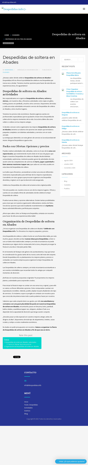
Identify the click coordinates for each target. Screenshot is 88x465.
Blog (65, 181)
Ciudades (6, 72)
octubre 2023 (68, 164)
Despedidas (9, 70)
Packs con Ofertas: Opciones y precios (19, 344)
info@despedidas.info (9, 2)
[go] (81, 59)
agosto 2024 (68, 160)
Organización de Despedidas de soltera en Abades (22, 346)
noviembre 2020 (69, 168)
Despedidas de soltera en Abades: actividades (20, 342)
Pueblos (67, 188)
